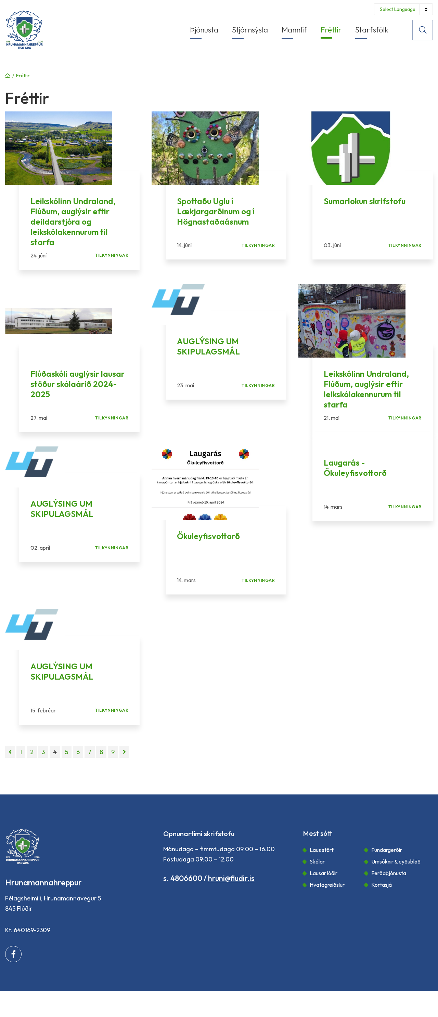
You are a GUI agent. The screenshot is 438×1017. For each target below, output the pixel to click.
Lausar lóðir (323, 873)
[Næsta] (124, 752)
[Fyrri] (10, 752)
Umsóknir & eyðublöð (396, 861)
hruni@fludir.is (231, 878)
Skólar (317, 861)
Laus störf (322, 849)
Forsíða (7, 75)
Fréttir (23, 75)
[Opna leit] (422, 30)
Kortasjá (381, 884)
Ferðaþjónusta (388, 873)
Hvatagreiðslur (327, 884)
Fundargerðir (386, 849)
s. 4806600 (182, 878)
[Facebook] (13, 954)
